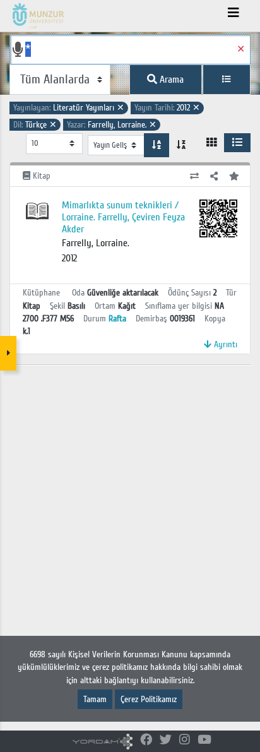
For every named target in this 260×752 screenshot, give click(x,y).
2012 (167, 107)
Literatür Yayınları (68, 107)
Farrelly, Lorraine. (112, 124)
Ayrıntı (224, 344)
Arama (170, 79)
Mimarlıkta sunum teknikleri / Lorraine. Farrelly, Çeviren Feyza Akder (123, 217)
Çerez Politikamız (149, 699)
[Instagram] (184, 740)
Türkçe (35, 124)
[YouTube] (204, 740)
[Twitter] (166, 740)
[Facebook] (146, 740)
